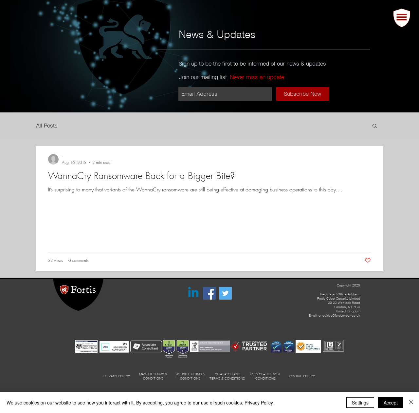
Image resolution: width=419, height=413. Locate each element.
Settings (360, 402)
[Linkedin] (193, 293)
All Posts (47, 125)
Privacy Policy (259, 402)
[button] (401, 18)
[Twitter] (225, 293)
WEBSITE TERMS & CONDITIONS (190, 376)
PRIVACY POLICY (116, 376)
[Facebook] (209, 293)
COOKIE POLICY (302, 376)
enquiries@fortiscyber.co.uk (339, 315)
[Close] (411, 402)
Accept (391, 402)
